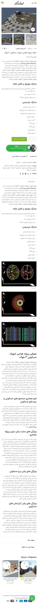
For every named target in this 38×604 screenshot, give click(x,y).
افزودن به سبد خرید (19, 139)
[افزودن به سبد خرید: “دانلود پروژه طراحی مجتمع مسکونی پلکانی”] (27, 566)
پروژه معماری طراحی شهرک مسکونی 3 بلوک (17, 166)
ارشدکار (23, 63)
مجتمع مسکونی (20, 49)
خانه (35, 49)
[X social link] (28, 173)
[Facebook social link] (30, 173)
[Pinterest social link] (23, 173)
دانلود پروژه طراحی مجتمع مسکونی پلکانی (28, 580)
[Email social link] (25, 173)
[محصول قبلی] (7, 49)
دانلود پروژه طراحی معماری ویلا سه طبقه (10, 580)
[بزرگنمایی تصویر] (33, 29)
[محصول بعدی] (3, 49)
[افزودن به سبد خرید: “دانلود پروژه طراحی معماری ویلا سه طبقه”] (9, 566)
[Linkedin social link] (20, 173)
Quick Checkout (23, 567)
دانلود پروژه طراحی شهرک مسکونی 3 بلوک (23, 168)
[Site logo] (19, 3)
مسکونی (29, 49)
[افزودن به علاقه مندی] (24, 563)
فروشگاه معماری (30, 63)
